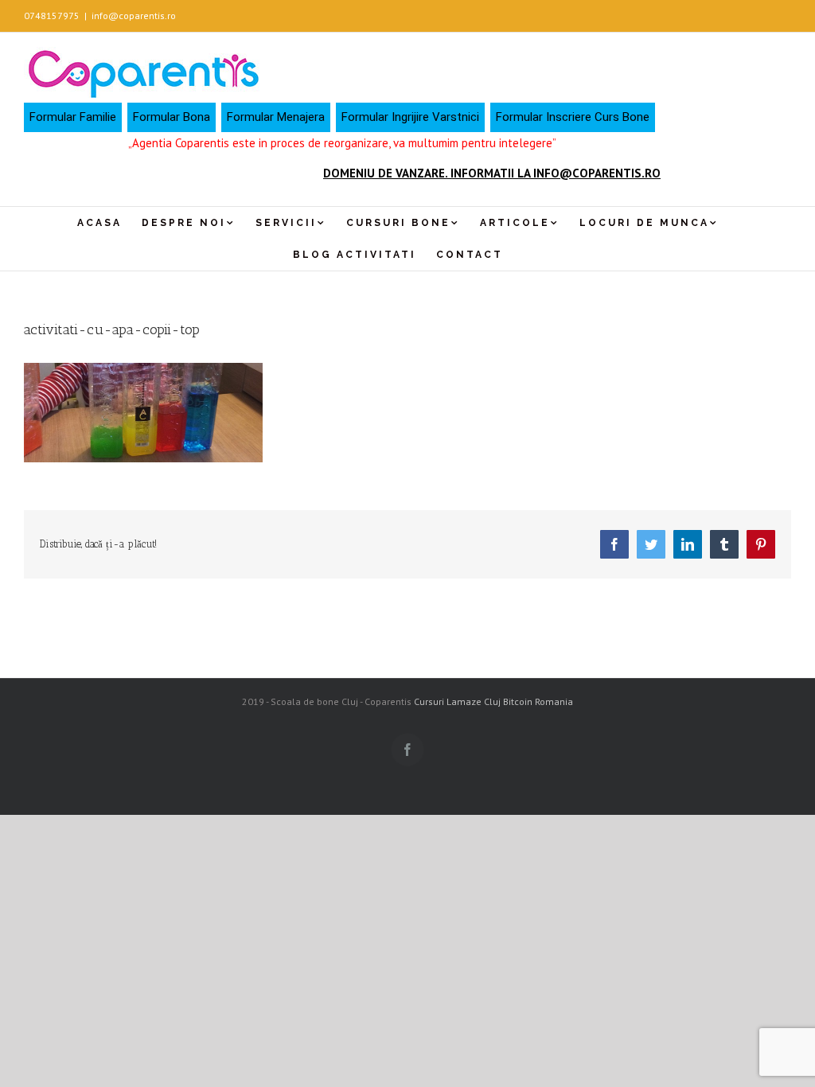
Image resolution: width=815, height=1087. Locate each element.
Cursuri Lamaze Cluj (457, 701)
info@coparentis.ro (134, 15)
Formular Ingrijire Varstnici (410, 117)
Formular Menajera (276, 117)
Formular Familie (72, 117)
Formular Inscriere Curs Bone (572, 117)
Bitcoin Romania (538, 701)
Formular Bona (171, 117)
